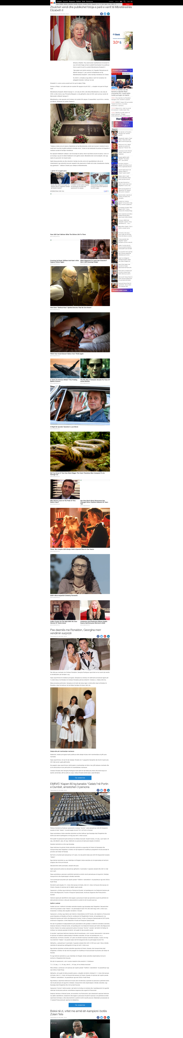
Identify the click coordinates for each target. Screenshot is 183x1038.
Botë (83, 1)
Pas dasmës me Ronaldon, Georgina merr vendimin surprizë (121, 98)
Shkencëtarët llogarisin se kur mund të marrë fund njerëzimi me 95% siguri (99, 186)
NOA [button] (116, 1)
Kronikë (75, 4)
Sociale (85, 4)
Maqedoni (72, 1)
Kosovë (65, 1)
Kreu (57, 4)
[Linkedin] (108, 15)
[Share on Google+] (105, 637)
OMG (112, 4)
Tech (102, 4)
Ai (100, 4)
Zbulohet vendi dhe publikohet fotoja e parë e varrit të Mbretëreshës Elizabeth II (91, 8)
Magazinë (94, 4)
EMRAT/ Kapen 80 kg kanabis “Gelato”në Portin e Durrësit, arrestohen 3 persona (122, 104)
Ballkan (78, 1)
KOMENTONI (81, 777)
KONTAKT (111, 1)
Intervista (70, 4)
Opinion (65, 4)
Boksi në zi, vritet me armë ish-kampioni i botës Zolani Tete (78, 1012)
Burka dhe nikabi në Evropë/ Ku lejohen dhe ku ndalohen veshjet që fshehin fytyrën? (60, 186)
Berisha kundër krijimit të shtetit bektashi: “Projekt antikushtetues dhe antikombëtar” (121, 114)
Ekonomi (80, 4)
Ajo (98, 4)
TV (115, 4)
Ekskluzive (89, 1)
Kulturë (89, 4)
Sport (106, 4)
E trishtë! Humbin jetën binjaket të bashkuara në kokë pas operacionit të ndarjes (80, 186)
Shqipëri (59, 1)
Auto (109, 4)
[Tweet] (105, 15)
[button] (130, 1)
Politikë (61, 4)
